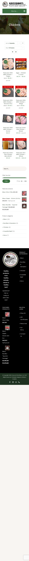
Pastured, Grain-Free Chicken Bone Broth (8, 154)
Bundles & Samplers (9, 223)
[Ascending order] (22, 43)
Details (6, 65)
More (5, 235)
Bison (5, 219)
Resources (23, 323)
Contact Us (22, 335)
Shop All (23, 313)
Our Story (22, 329)
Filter (6, 181)
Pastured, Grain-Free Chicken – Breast (21, 129)
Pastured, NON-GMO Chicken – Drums (8, 129)
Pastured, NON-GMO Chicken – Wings (21, 101)
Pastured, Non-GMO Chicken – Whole (21, 154)
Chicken (5, 227)
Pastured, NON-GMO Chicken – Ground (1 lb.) (8, 101)
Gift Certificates (23, 318)
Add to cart (8, 62)
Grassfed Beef (7, 231)
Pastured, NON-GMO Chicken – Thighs (8, 74)
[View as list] (15, 51)
